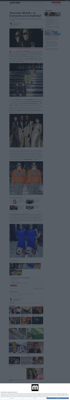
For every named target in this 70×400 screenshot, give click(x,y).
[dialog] (35, 391)
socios (7, 393)
